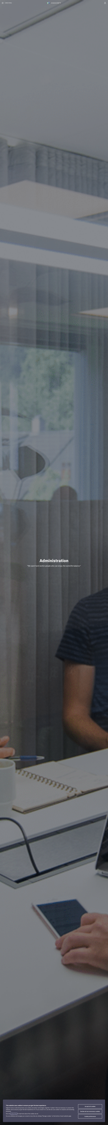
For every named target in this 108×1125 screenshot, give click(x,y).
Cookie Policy (13, 1113)
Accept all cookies (90, 1106)
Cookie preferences (90, 1116)
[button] (105, 3)
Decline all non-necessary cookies (90, 1111)
